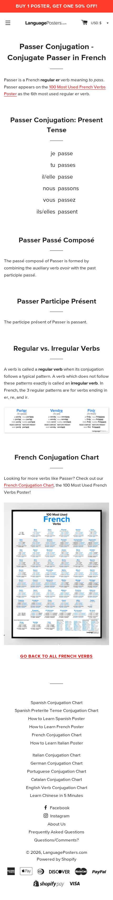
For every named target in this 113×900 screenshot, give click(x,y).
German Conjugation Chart (56, 763)
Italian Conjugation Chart (56, 755)
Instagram (59, 816)
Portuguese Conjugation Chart (56, 771)
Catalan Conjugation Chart (56, 779)
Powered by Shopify (56, 859)
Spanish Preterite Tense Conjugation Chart (56, 711)
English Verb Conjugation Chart (56, 788)
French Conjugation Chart (29, 485)
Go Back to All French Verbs (56, 656)
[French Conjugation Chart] (56, 574)
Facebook (59, 808)
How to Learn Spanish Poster (56, 719)
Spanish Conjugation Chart (57, 703)
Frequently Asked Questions (56, 832)
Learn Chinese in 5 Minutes (56, 796)
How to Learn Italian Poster (56, 743)
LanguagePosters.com (65, 852)
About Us (57, 824)
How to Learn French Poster (56, 727)
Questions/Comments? (56, 840)
